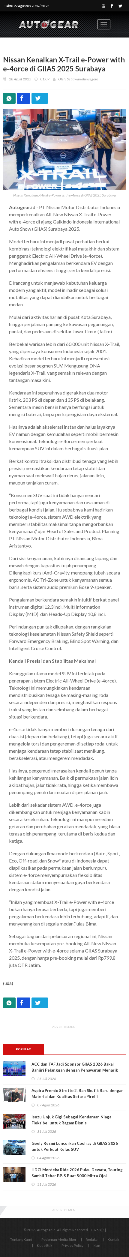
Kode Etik (44, 1245)
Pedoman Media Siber (58, 1239)
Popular (23, 1049)
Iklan (96, 1245)
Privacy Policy (72, 1245)
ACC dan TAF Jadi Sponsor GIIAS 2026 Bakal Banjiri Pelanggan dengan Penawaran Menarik (75, 1067)
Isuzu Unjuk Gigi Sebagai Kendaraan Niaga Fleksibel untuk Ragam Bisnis (71, 1119)
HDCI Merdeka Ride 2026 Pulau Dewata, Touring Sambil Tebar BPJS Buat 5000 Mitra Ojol (77, 1172)
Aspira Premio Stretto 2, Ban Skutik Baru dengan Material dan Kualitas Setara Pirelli (78, 1093)
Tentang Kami (21, 1239)
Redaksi (92, 1239)
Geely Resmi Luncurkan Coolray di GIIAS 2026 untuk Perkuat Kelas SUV (75, 1146)
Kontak (113, 1239)
